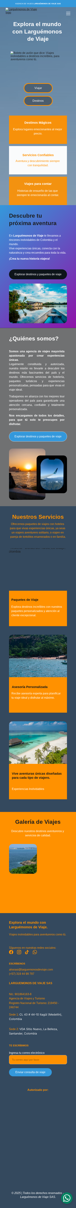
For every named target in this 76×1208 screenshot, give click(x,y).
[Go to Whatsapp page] (35, 952)
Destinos (38, 100)
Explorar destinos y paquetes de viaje (38, 274)
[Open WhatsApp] (66, 1198)
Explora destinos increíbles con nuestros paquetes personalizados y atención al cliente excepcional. (37, 611)
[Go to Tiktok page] (27, 952)
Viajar (38, 88)
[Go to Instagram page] (19, 952)
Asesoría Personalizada (30, 687)
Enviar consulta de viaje (30, 1072)
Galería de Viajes (38, 822)
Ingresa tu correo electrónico (27, 1052)
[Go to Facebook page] (11, 952)
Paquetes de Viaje (24, 600)
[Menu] (68, 13)
